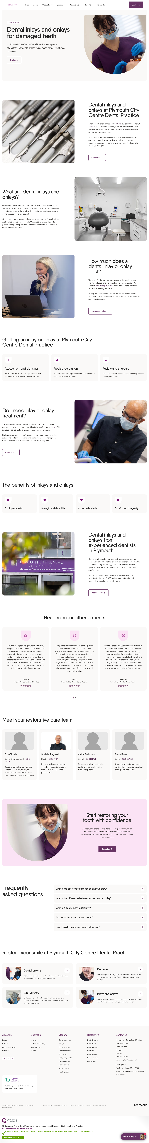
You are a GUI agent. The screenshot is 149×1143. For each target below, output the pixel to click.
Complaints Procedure (76, 1105)
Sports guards (64, 1068)
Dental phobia (64, 1065)
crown (90, 126)
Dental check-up (65, 1040)
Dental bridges (92, 1047)
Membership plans (8, 1047)
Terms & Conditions (60, 1105)
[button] (73, 697)
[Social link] (4, 1058)
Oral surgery (91, 1061)
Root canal (62, 1054)
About (35, 5)
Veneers (33, 1051)
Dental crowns (92, 1054)
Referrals (5, 1051)
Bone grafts (91, 1043)
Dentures (90, 1051)
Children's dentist (65, 1051)
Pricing (4, 1040)
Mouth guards (64, 1072)
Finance (5, 1043)
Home (26, 5)
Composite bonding (38, 1043)
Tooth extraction (64, 1061)
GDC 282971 (91, 759)
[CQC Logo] (9, 1122)
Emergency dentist (65, 1058)
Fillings (61, 1043)
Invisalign (34, 1040)
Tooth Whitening (36, 1047)
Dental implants (92, 1040)
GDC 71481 (53, 759)
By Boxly (134, 1136)
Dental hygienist (64, 1047)
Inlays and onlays (93, 1058)
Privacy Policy (47, 1105)
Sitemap (88, 1105)
